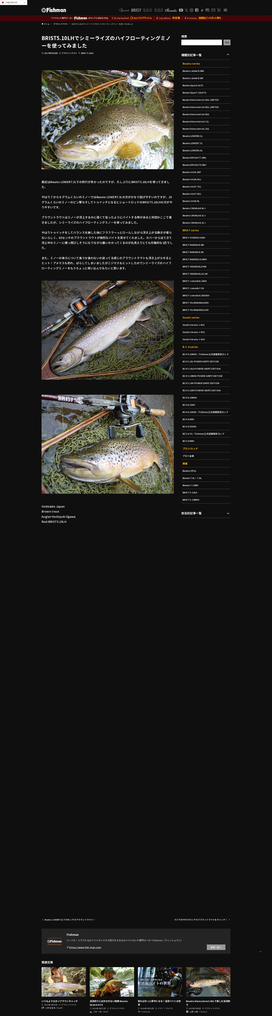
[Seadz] (171, 10)
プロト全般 (188, 455)
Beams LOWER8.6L (193, 150)
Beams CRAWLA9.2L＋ (194, 222)
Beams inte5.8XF (192, 172)
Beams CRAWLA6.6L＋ (194, 208)
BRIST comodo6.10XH (195, 281)
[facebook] (196, 10)
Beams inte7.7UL (192, 186)
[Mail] (213, 10)
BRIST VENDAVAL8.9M (194, 266)
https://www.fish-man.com (85, 947)
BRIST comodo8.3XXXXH (196, 295)
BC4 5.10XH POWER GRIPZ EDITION (202, 390)
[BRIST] (136, 10)
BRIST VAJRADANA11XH (196, 309)
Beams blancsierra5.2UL (196, 128)
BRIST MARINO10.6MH (195, 259)
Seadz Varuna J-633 (194, 339)
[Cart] (218, 10)
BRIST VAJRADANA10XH (196, 302)
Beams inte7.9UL (192, 193)
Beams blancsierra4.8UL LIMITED (201, 107)
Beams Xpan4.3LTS (193, 85)
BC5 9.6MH (188, 440)
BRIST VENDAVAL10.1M (195, 273)
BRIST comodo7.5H (193, 288)
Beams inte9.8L (191, 201)
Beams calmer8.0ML (193, 70)
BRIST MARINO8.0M (193, 244)
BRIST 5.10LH (87, 53)
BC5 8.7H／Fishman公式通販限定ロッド (203, 433)
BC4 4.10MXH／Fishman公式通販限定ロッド (206, 354)
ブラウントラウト (69, 53)
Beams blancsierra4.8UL (196, 114)
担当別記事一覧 (191, 513)
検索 (184, 36)
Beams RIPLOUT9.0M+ (195, 164)
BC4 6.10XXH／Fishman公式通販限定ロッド (205, 412)
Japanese (11, 2)
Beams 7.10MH (190, 485)
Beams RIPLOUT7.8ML (194, 157)
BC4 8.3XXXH (189, 426)
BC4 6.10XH (189, 404)
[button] (260, 951)
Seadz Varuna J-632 (194, 332)
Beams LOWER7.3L (193, 143)
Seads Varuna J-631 (194, 324)
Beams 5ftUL (189, 470)
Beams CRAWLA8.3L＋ (194, 215)
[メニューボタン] (225, 10)
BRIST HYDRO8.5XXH (194, 237)
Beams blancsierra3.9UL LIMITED (201, 99)
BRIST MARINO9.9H (193, 252)
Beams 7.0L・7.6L (192, 478)
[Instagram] (191, 10)
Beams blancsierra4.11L (196, 121)
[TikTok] (202, 10)
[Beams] (124, 10)
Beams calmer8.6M (193, 78)
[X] (186, 10)
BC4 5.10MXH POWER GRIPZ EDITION (202, 375)
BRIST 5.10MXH (191, 499)
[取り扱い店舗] (208, 10)
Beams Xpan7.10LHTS (194, 92)
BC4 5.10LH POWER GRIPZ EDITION (202, 368)
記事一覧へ (216, 947)
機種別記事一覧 (191, 55)
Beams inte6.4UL (192, 179)
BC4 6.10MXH (190, 397)
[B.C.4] (153, 10)
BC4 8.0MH (188, 419)
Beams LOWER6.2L (193, 135)
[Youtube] (181, 10)
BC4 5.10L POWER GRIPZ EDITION (201, 361)
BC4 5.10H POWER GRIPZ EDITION (201, 383)
